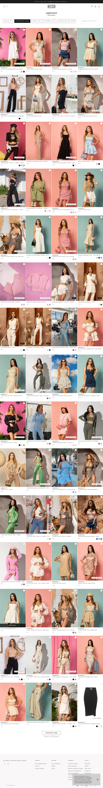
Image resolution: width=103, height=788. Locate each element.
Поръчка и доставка (72, 763)
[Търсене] (6, 6)
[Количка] (99, 6)
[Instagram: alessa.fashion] (8, 764)
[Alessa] (51, 6)
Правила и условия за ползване (75, 768)
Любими (53, 766)
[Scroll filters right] (77, 21)
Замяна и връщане (72, 766)
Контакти (37, 766)
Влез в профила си (56, 763)
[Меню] (4, 6)
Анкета (53, 768)
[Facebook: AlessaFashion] (5, 764)
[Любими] (92, 6)
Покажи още (51, 733)
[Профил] (95, 6)
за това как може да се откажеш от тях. (82, 782)
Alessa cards (87, 763)
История (87, 766)
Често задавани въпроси (40, 763)
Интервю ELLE (88, 773)
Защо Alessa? (88, 768)
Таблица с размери (39, 768)
